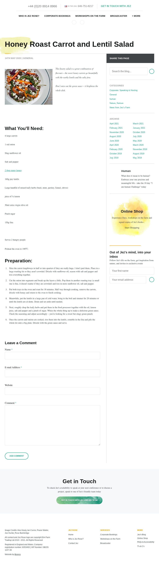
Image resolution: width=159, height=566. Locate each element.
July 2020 (137, 136)
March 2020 (138, 145)
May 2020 (137, 141)
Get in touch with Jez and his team (79, 500)
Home (70, 534)
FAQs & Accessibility (145, 542)
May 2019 (137, 158)
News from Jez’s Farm (120, 107)
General (28, 58)
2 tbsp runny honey (13, 170)
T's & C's (140, 546)
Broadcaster (118, 16)
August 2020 (115, 136)
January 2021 (139, 128)
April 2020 (114, 145)
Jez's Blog (141, 534)
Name (9, 349)
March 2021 (138, 123)
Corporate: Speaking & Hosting (123, 90)
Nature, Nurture (116, 103)
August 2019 (138, 153)
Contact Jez (73, 543)
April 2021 (114, 123)
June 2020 (114, 141)
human (113, 99)
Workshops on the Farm (90, 16)
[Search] (151, 71)
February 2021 (116, 128)
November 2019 (140, 149)
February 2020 (116, 149)
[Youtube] (82, 22)
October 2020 (139, 132)
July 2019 (114, 158)
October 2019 (116, 153)
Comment (10, 403)
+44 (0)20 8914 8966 (42, 6)
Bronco (18, 554)
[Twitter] (74, 22)
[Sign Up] (151, 279)
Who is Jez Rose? (29, 16)
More (137, 16)
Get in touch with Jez (116, 6)
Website (9, 385)
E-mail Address (13, 367)
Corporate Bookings (57, 16)
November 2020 (117, 132)
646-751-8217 (85, 6)
